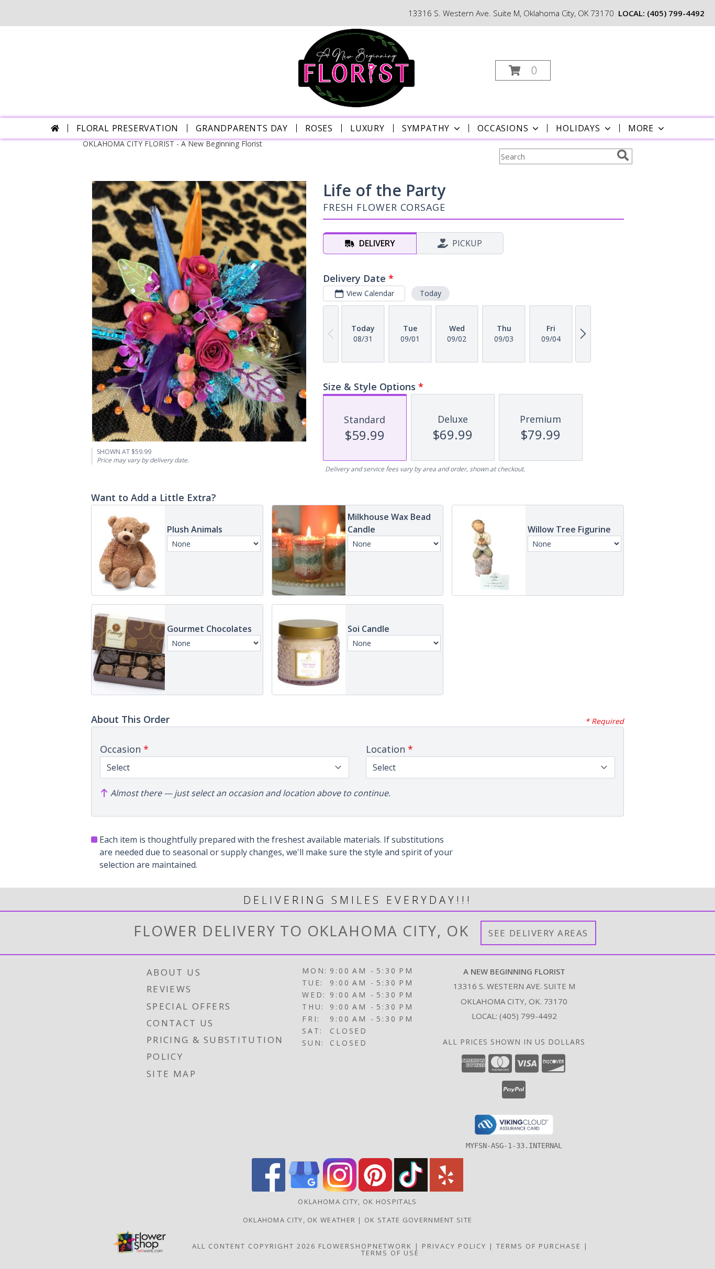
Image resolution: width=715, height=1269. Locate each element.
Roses (319, 128)
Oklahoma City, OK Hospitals (357, 1201)
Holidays (578, 128)
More (641, 128)
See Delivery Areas (538, 933)
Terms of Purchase (538, 1246)
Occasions (502, 128)
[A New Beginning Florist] (357, 67)
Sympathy (426, 128)
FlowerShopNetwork (365, 1246)
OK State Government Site (418, 1220)
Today (430, 293)
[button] (523, 70)
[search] (623, 155)
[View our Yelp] (446, 1189)
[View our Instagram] (339, 1189)
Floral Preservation (127, 128)
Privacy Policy (454, 1246)
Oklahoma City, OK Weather (299, 1220)
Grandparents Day (242, 128)
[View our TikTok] (411, 1189)
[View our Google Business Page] (304, 1189)
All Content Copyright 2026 (254, 1246)
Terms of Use (390, 1252)
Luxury (367, 128)
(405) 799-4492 (676, 13)
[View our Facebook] (268, 1189)
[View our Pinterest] (375, 1189)
